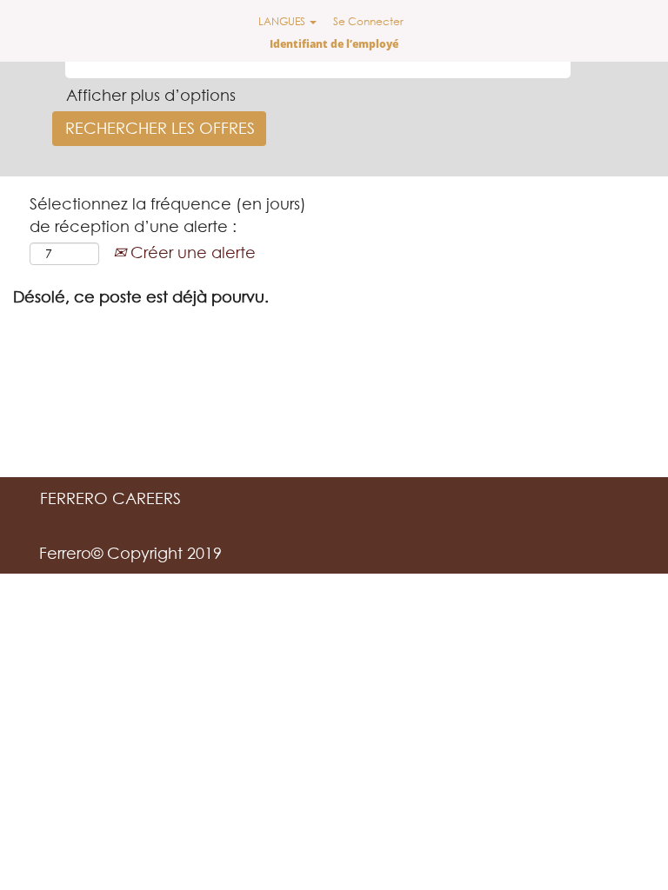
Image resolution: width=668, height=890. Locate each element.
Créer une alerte (191, 252)
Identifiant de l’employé (334, 44)
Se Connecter (368, 21)
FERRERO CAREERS (110, 498)
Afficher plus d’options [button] (151, 94)
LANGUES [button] (283, 21)
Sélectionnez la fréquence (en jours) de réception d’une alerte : (168, 215)
